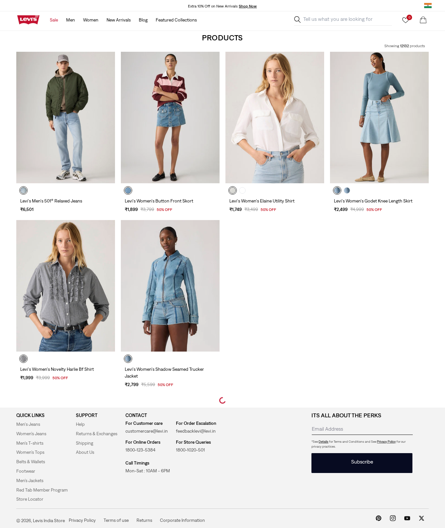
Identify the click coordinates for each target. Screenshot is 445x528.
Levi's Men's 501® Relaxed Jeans (51, 200)
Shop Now (248, 6)
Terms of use (116, 519)
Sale (54, 19)
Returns (144, 519)
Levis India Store (49, 520)
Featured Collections (176, 19)
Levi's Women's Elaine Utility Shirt (261, 200)
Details (323, 441)
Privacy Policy (386, 441)
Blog (143, 19)
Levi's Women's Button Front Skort (159, 200)
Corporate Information (182, 519)
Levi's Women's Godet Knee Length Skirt (373, 200)
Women (90, 19)
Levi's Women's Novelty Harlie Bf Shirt (57, 369)
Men (70, 19)
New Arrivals (119, 19)
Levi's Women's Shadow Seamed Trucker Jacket (164, 373)
